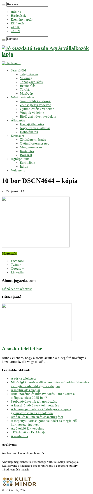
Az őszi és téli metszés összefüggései (37, 417)
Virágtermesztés (31, 147)
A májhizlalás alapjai (25, 390)
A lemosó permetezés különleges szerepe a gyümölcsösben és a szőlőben (41, 411)
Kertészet (17, 136)
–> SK (15, 27)
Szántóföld (18, 70)
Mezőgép (26, 93)
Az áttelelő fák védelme (27, 428)
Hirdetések (18, 15)
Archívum (9, 453)
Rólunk (16, 12)
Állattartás (18, 120)
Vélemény (18, 170)
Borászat (26, 155)
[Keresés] (3, 5)
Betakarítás (27, 86)
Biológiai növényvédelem (38, 116)
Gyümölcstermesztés (34, 143)
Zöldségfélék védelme (35, 105)
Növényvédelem (22, 97)
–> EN (15, 31)
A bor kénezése (17, 289)
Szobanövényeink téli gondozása (34, 401)
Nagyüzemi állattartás (35, 128)
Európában (27, 162)
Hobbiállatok (29, 132)
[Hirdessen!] (11, 63)
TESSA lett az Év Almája (28, 432)
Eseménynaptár (22, 19)
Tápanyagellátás (31, 82)
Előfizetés (18, 23)
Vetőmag (26, 78)
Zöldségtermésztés (33, 139)
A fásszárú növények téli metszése (35, 405)
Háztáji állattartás (32, 124)
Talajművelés (29, 74)
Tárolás (25, 89)
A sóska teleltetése (22, 349)
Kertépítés (27, 151)
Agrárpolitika (20, 159)
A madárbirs (19, 436)
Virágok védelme (32, 112)
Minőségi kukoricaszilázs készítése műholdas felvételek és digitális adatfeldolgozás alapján (50, 384)
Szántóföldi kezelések (35, 101)
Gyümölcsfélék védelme (37, 109)
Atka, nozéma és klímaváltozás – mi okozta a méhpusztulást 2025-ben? (43, 395)
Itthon (24, 166)
